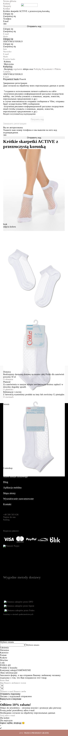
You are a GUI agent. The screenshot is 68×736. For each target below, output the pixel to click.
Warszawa (4, 650)
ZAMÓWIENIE (23, 670)
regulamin (17, 69)
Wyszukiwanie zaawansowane (18, 498)
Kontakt (7, 504)
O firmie (7, 471)
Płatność (7, 412)
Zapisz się (4, 723)
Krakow (3, 658)
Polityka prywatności (13, 434)
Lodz (2, 663)
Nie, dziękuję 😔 (17, 723)
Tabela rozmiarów (12, 445)
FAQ (5, 451)
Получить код (37, 119)
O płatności (8, 389)
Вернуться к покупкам (10, 699)
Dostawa (7, 418)
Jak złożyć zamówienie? (15, 407)
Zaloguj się (8, 39)
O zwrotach (8, 397)
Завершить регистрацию (14, 123)
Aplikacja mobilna (12, 487)
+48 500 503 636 (11, 514)
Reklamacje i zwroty (13, 423)
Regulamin (8, 429)
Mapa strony (9, 493)
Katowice (4, 652)
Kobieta (7, 61)
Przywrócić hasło (11, 79)
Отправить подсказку (10, 694)
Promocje (8, 440)
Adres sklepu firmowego (15, 476)
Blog (5, 482)
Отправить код (34, 26)
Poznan (3, 655)
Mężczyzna (9, 64)
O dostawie (8, 379)
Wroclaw (4, 660)
